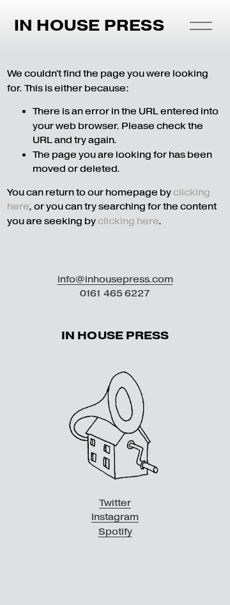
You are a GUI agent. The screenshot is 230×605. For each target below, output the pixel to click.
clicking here (128, 221)
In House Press (89, 25)
